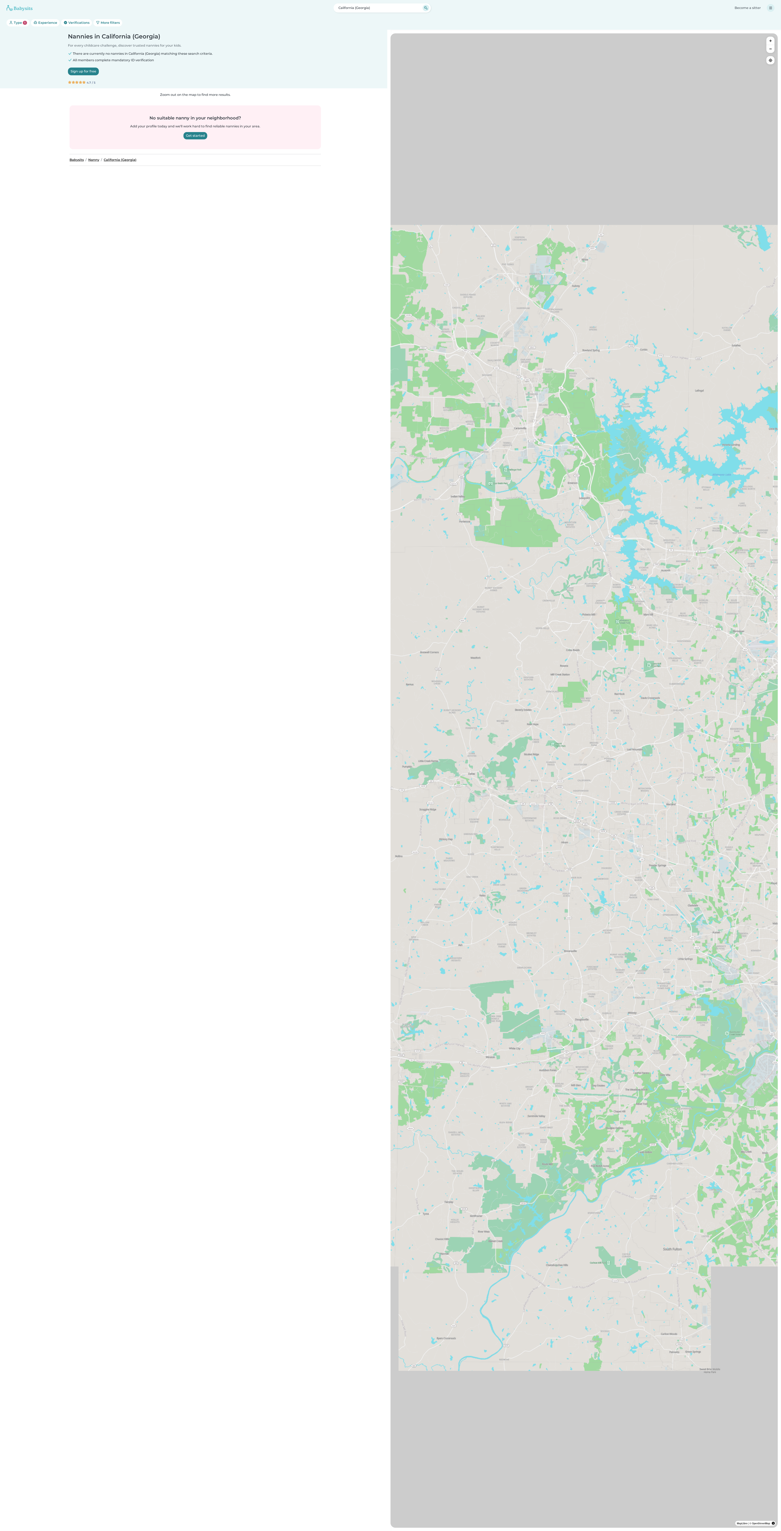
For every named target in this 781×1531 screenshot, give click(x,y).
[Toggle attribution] (773, 1523)
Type (19, 23)
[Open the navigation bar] (770, 8)
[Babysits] (20, 8)
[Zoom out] (770, 49)
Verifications (78, 23)
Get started (195, 136)
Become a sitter (748, 8)
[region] (584, 780)
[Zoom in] (770, 41)
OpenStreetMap (761, 1523)
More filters (110, 23)
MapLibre (742, 1523)
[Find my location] (770, 60)
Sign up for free (83, 71)
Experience (47, 23)
